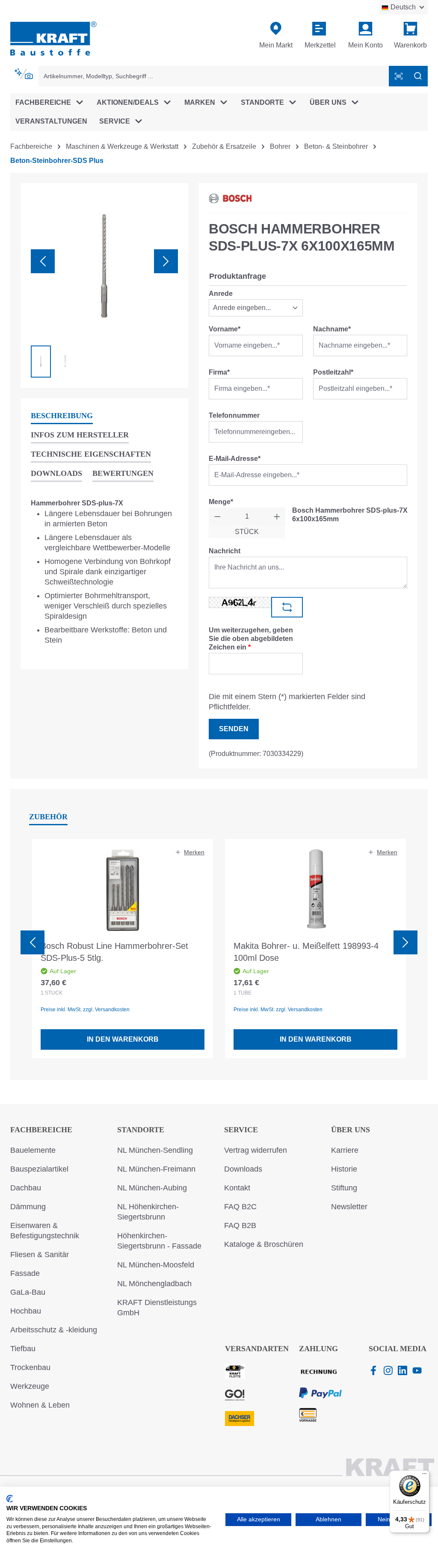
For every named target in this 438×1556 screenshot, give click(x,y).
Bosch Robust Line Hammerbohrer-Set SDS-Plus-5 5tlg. (114, 952)
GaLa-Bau (27, 1292)
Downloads (243, 1169)
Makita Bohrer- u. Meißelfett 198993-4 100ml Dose (306, 952)
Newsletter (349, 1206)
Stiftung (344, 1188)
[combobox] (213, 76)
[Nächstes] (166, 261)
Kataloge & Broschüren (263, 1244)
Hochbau (25, 1311)
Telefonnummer (234, 415)
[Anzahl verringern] (217, 517)
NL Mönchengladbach (154, 1283)
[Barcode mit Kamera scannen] (398, 76)
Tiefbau (23, 1348)
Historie (344, 1169)
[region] (104, 285)
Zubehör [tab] (48, 816)
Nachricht (224, 551)
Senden (234, 728)
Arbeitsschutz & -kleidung (53, 1330)
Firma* (219, 372)
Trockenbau (30, 1367)
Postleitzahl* (333, 372)
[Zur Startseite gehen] (53, 37)
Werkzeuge (29, 1386)
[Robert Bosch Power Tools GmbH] (230, 198)
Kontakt (237, 1188)
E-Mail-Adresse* (234, 458)
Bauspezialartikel (39, 1169)
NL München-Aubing (152, 1188)
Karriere (344, 1150)
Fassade (25, 1273)
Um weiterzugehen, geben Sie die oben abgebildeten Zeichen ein (251, 638)
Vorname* (224, 329)
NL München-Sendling (155, 1150)
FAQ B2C (240, 1206)
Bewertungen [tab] (123, 473)
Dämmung (28, 1206)
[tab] (62, 416)
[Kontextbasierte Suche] (24, 74)
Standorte (140, 1129)
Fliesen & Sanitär (39, 1254)
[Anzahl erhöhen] (277, 517)
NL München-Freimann (156, 1169)
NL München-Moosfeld (155, 1265)
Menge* (221, 501)
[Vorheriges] (43, 261)
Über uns (350, 1129)
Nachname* (332, 329)
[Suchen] (418, 76)
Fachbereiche (41, 1129)
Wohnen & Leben (40, 1405)
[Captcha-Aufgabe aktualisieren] (287, 607)
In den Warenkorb (123, 1039)
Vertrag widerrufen (255, 1150)
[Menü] (424, 1475)
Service (241, 1129)
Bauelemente (33, 1150)
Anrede (221, 293)
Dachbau (25, 1188)
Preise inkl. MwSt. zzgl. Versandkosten (85, 1010)
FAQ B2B (240, 1225)
